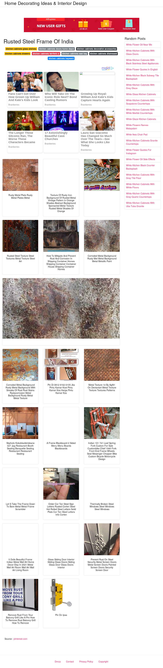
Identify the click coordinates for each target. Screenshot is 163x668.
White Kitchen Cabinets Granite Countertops (142, 142)
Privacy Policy (86, 661)
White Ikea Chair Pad (136, 134)
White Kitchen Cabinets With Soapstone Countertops (140, 102)
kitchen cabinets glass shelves (21, 48)
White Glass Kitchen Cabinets (141, 94)
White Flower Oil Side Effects (140, 159)
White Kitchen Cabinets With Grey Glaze (140, 86)
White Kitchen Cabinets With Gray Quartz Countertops (140, 195)
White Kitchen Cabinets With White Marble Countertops (140, 111)
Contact (70, 661)
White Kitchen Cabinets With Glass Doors (140, 52)
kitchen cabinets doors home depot (56, 48)
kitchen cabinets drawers (17, 53)
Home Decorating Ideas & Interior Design (46, 3)
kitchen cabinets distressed (103, 53)
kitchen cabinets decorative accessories (96, 48)
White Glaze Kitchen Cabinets (141, 119)
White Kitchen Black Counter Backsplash (140, 167)
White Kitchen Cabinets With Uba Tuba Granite (140, 204)
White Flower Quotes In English (142, 69)
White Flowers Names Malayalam (137, 126)
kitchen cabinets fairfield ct (46, 53)
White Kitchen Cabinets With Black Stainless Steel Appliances (142, 61)
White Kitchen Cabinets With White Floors (140, 185)
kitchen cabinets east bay (74, 53)
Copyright (103, 661)
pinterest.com (20, 638)
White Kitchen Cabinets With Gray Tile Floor (140, 176)
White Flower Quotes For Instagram (138, 151)
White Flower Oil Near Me (139, 44)
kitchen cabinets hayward (61, 58)
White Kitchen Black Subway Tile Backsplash (142, 77)
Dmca (58, 661)
